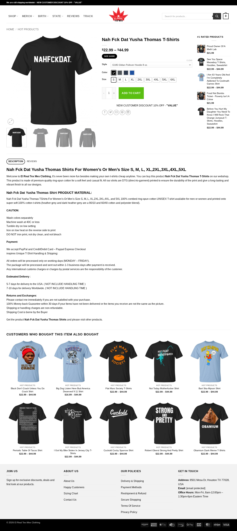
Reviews (73, 16)
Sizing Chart (71, 493)
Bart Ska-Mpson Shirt (209, 388)
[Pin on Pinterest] (122, 112)
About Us (69, 481)
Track (88, 16)
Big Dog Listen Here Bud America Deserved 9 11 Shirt (73, 390)
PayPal (23, 249)
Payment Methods (131, 487)
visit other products (91, 319)
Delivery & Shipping (132, 481)
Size (104, 79)
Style (104, 64)
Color (104, 72)
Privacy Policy (129, 512)
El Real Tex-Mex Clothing (27, 522)
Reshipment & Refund (133, 493)
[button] (226, 16)
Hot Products (28, 29)
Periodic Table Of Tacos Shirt (27, 450)
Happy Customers (74, 487)
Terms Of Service (130, 505)
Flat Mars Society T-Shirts (118, 388)
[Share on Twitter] (110, 112)
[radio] (113, 72)
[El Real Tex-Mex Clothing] (119, 14)
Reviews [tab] (32, 161)
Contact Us (70, 499)
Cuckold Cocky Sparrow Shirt (118, 450)
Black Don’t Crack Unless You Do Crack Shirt (27, 390)
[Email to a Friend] (116, 112)
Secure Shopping (131, 499)
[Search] (217, 16)
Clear (189, 60)
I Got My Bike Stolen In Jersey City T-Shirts (73, 452)
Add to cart (131, 93)
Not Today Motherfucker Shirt (164, 388)
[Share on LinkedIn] (128, 112)
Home (10, 29)
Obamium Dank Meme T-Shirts (209, 450)
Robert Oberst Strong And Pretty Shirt (164, 450)
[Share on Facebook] (104, 112)
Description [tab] (15, 161)
